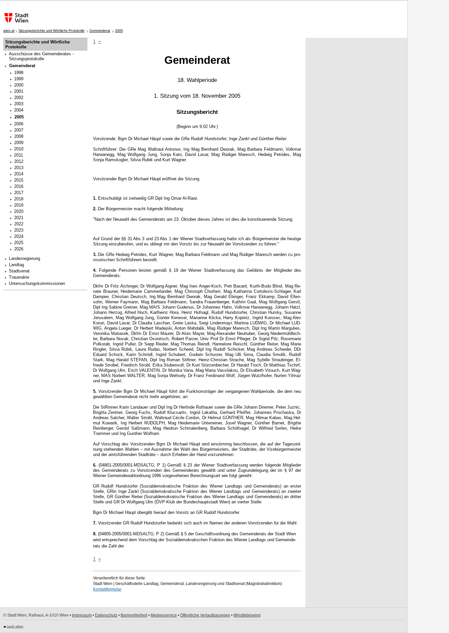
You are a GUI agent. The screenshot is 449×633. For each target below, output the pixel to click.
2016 (18, 186)
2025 (18, 242)
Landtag (16, 264)
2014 (18, 173)
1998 (18, 72)
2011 (18, 155)
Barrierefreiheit (134, 615)
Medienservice (164, 615)
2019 (18, 205)
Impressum (82, 615)
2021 (18, 217)
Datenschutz (106, 615)
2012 (18, 161)
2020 (18, 211)
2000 (18, 85)
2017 (18, 192)
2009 (18, 142)
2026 (18, 248)
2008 (18, 136)
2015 (18, 180)
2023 (18, 230)
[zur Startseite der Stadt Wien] (14, 18)
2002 (18, 97)
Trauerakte (19, 277)
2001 (18, 91)
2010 (18, 148)
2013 (18, 167)
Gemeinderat (99, 31)
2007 (18, 130)
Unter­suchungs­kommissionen (37, 283)
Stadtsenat (19, 270)
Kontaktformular (107, 589)
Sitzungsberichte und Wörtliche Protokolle (51, 31)
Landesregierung (24, 258)
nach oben (15, 626)
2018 (18, 198)
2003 (18, 103)
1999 (18, 78)
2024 (18, 236)
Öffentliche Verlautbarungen (205, 615)
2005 (119, 31)
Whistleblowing (247, 615)
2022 (18, 223)
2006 (18, 123)
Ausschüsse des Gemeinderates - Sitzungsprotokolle (41, 56)
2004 (18, 110)
